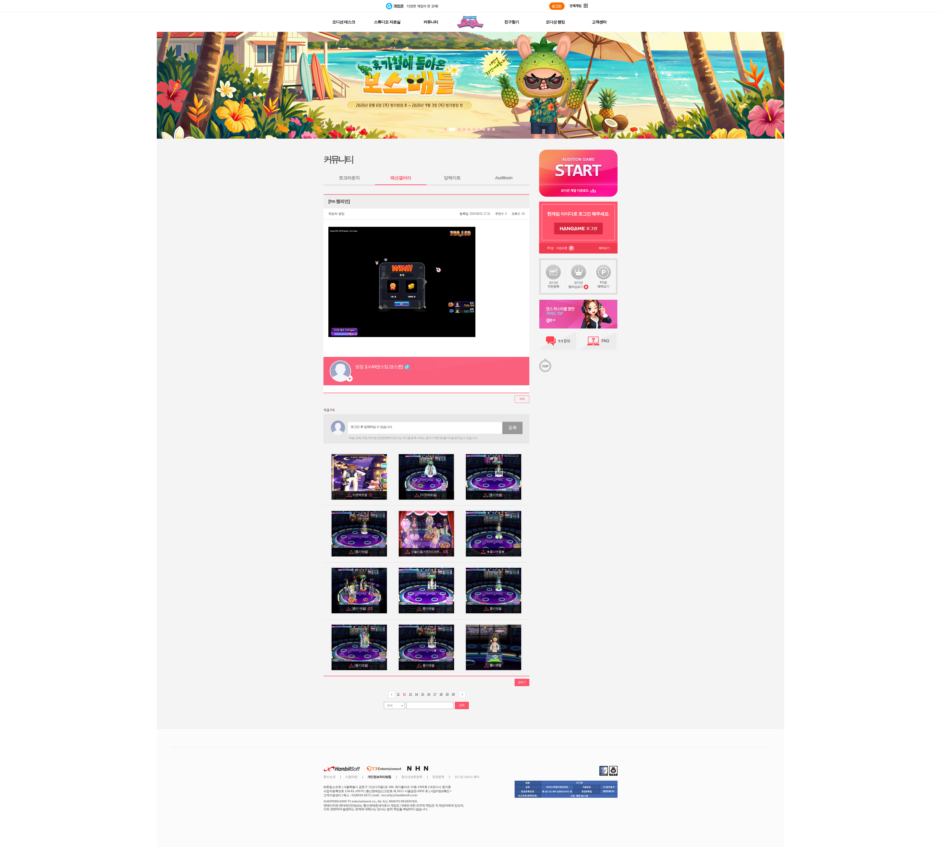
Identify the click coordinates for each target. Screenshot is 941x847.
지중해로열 (362, 495)
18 (440, 694)
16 (428, 694)
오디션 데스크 (343, 22)
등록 (512, 427)
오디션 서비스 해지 (466, 777)
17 (434, 694)
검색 (461, 705)
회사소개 (329, 777)
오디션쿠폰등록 (553, 284)
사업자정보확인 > (440, 791)
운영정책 (438, 777)
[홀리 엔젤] (362, 608)
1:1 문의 (558, 341)
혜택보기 (604, 248)
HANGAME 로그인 (578, 228)
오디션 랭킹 (555, 22)
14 (416, 694)
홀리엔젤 (428, 608)
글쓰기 (522, 682)
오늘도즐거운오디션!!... (429, 552)
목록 (522, 399)
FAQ (599, 341)
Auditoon (503, 177)
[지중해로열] (428, 495)
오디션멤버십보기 (575, 285)
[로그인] (557, 6)
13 (410, 694)
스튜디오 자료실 (387, 22)
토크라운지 (349, 177)
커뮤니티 (430, 22)
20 (453, 694)
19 (447, 694)
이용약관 (351, 777)
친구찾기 (511, 22)
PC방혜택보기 (603, 284)
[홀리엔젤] (496, 495)
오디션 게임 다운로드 (578, 190)
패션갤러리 (400, 177)
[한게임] (366, 6)
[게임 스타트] (578, 167)
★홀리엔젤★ (496, 552)
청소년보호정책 (411, 777)
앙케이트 (452, 177)
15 (422, 694)
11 (398, 694)
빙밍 (341, 214)
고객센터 (599, 22)
